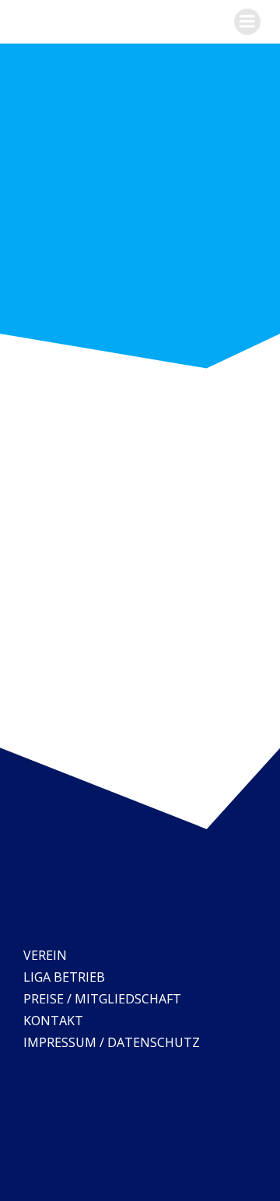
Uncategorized (116, 659)
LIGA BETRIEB (64, 977)
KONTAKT (53, 1020)
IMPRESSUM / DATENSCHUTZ (111, 1042)
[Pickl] (101, 389)
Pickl (213, 416)
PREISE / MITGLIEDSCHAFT (102, 998)
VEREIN (45, 955)
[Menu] (247, 22)
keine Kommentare (213, 659)
